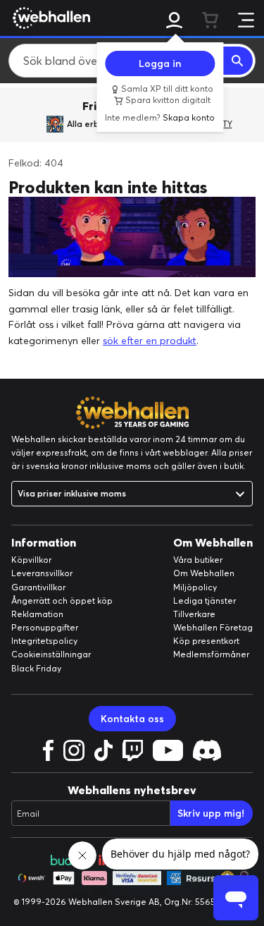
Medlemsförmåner (211, 654)
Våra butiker (197, 559)
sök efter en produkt (149, 340)
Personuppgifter (44, 627)
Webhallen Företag (213, 627)
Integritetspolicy (44, 640)
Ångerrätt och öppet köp (62, 600)
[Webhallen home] (49, 17)
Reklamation (37, 614)
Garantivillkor (38, 587)
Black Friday (36, 668)
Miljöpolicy (195, 587)
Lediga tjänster (204, 600)
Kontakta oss (132, 718)
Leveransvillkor (42, 573)
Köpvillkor (31, 559)
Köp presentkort (206, 640)
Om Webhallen (203, 573)
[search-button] (238, 61)
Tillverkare (194, 614)
